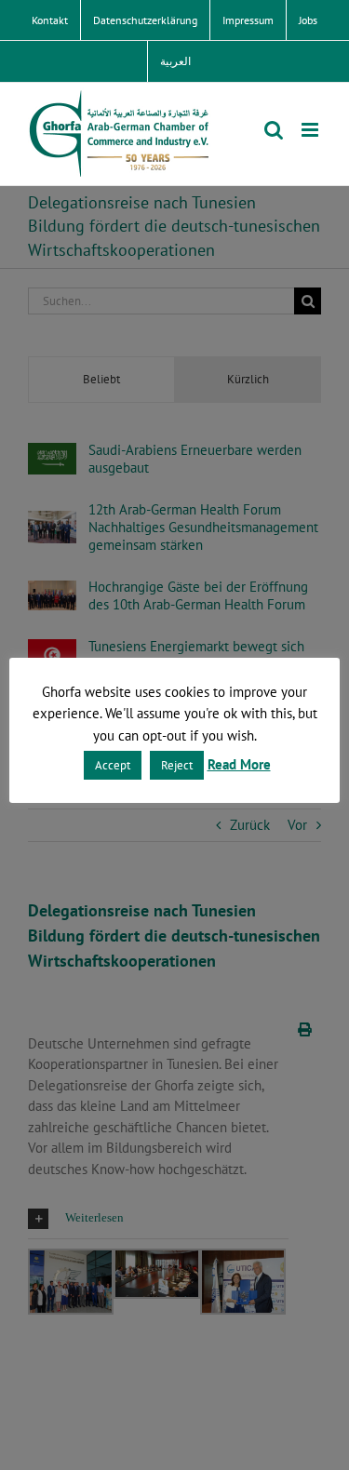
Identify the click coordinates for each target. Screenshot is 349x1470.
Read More (239, 764)
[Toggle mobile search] (273, 130)
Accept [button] (112, 765)
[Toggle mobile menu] (311, 130)
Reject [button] (177, 765)
